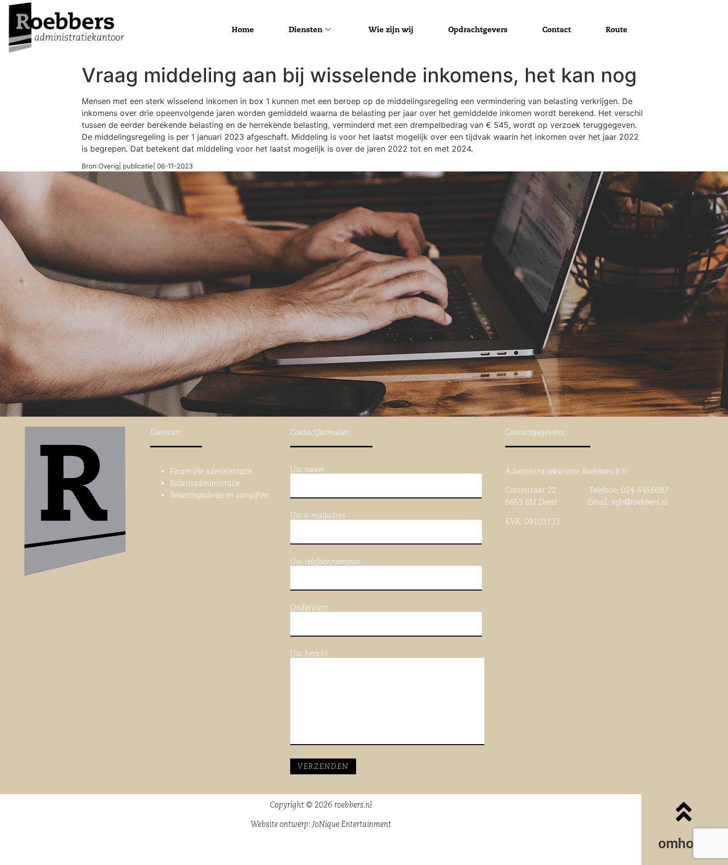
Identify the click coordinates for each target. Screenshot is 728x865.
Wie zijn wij (391, 29)
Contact (556, 29)
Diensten (305, 29)
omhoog (684, 843)
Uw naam (307, 470)
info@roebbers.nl (639, 502)
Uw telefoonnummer (325, 562)
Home (243, 29)
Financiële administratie (211, 471)
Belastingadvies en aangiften (219, 495)
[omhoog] (684, 811)
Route (616, 29)
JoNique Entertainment (351, 824)
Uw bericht (309, 654)
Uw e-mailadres (317, 516)
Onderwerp (309, 608)
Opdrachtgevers (478, 29)
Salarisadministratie (205, 483)
